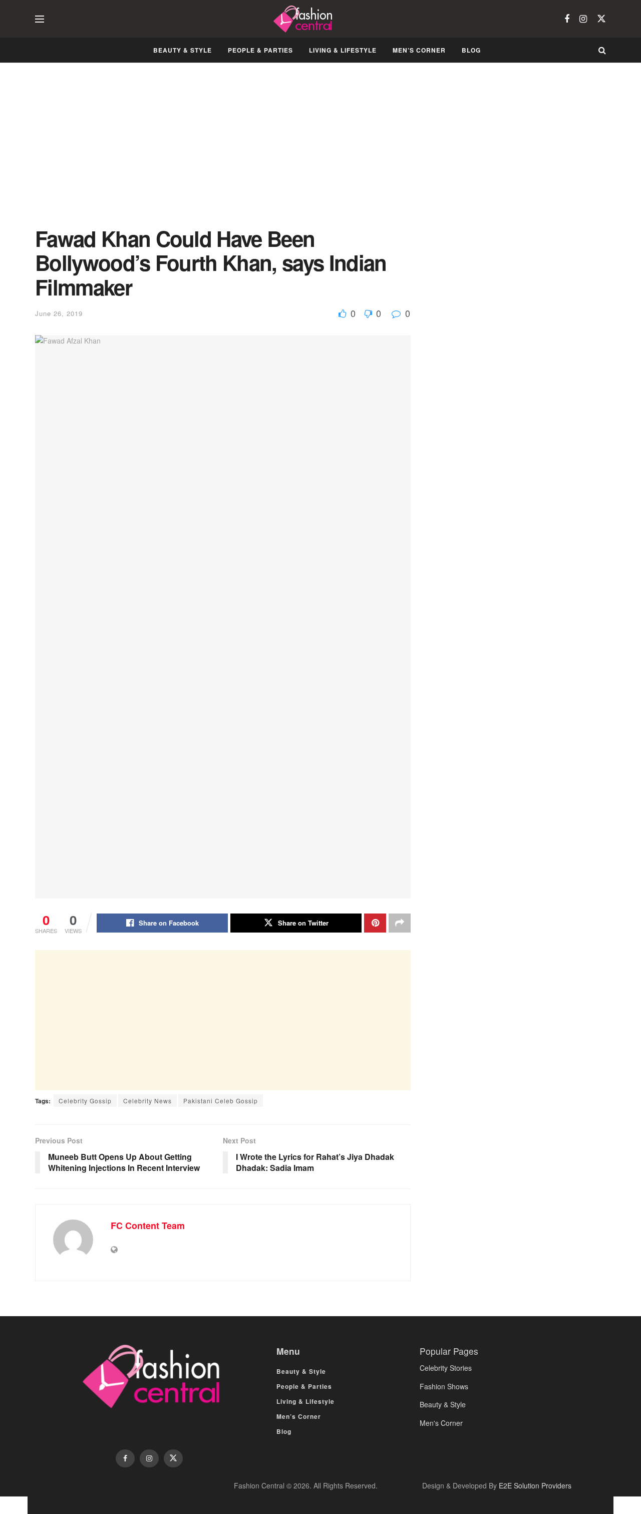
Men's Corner (441, 1423)
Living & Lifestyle (343, 50)
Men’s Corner (419, 50)
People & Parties (260, 50)
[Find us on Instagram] (583, 19)
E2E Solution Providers (535, 1485)
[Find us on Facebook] (566, 19)
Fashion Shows (444, 1386)
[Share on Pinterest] (375, 923)
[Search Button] (602, 50)
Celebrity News (147, 1100)
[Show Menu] (39, 19)
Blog (471, 50)
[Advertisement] (223, 152)
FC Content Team (148, 1225)
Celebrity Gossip (85, 1100)
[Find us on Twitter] (601, 19)
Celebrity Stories (446, 1368)
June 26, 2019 (59, 313)
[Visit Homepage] (304, 19)
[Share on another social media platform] (400, 923)
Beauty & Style (182, 50)
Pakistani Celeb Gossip (220, 1100)
